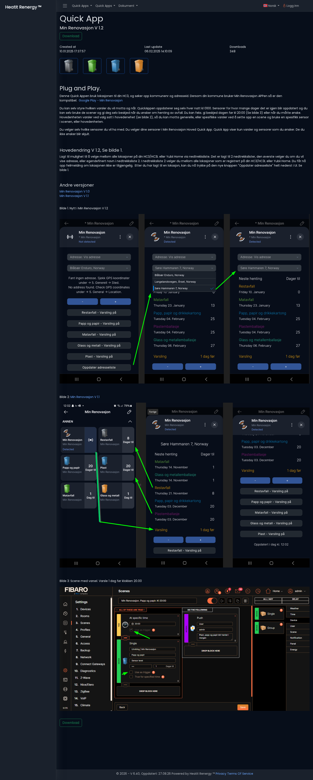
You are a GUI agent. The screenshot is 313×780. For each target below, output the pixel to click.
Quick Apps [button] (80, 6)
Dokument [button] (127, 6)
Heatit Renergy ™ (23, 7)
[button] (271, 6)
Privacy (221, 773)
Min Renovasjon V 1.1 (74, 196)
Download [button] (70, 36)
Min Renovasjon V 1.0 (75, 191)
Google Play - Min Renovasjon (101, 100)
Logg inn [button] (292, 6)
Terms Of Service (240, 773)
